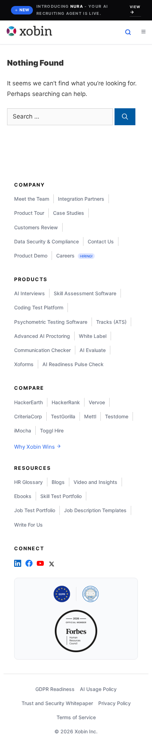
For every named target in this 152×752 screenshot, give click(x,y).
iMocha (22, 430)
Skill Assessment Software (85, 293)
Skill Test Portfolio (61, 496)
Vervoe (97, 402)
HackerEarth (28, 402)
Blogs (58, 482)
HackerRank (66, 402)
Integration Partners (81, 199)
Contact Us (101, 241)
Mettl (90, 416)
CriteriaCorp (28, 416)
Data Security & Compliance (46, 241)
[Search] (125, 116)
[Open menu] (143, 32)
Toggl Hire (52, 430)
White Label (92, 336)
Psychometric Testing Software (50, 322)
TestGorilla (63, 416)
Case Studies (68, 213)
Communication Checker (42, 350)
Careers (74, 256)
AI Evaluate (93, 350)
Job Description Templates (95, 510)
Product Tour (29, 213)
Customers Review (36, 227)
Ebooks (22, 496)
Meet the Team (31, 199)
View (135, 7)
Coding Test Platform (38, 307)
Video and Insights (95, 482)
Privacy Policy (114, 703)
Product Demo (30, 256)
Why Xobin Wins (35, 446)
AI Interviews (29, 293)
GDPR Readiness (55, 689)
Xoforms (24, 364)
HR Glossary (28, 482)
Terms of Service (76, 717)
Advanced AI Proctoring (42, 336)
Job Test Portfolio (34, 510)
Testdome (116, 416)
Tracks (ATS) (111, 322)
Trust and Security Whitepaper (57, 703)
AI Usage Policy (98, 689)
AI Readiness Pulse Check (73, 364)
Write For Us (28, 525)
